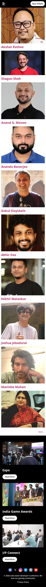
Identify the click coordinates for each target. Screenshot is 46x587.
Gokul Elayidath (13, 211)
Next (42, 432)
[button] (3, 3)
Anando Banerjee (14, 167)
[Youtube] (36, 570)
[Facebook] (10, 570)
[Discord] (31, 570)
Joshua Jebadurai (14, 343)
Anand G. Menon (13, 122)
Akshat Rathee (12, 47)
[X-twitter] (15, 570)
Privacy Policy (23, 582)
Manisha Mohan (13, 387)
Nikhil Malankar (13, 299)
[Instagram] (20, 570)
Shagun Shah (11, 78)
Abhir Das (8, 255)
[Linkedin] (26, 570)
